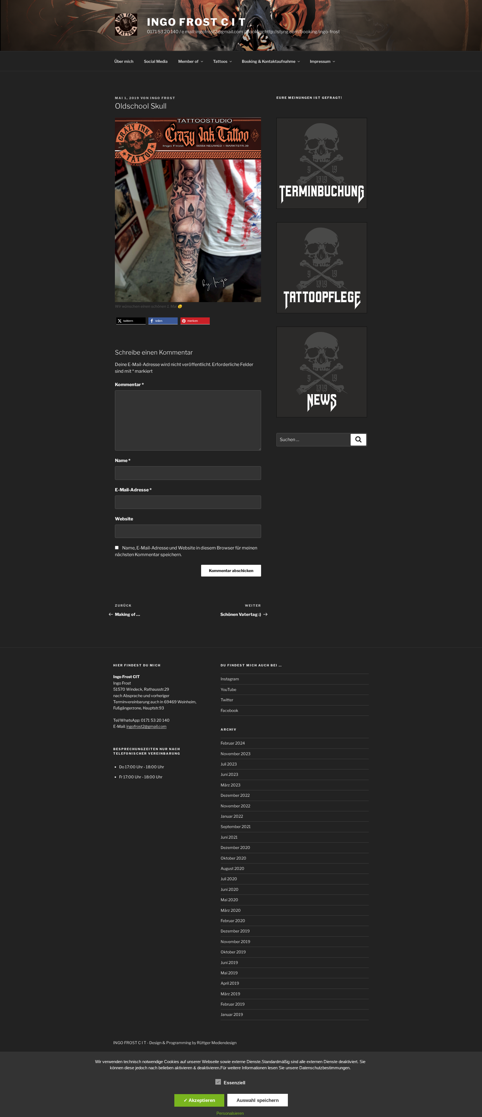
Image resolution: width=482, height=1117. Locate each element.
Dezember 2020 (235, 847)
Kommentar (129, 384)
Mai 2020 (229, 899)
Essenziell (234, 1082)
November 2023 (235, 753)
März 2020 (231, 910)
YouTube (228, 689)
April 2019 (230, 983)
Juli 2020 (229, 878)
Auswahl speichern (258, 1100)
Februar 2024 (233, 743)
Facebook (229, 710)
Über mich (123, 61)
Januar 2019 (232, 1014)
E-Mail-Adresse (133, 489)
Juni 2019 (229, 962)
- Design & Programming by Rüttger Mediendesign (192, 1042)
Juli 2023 (229, 764)
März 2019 (230, 993)
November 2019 (235, 941)
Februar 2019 (233, 1004)
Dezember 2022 (235, 795)
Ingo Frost (162, 98)
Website (124, 519)
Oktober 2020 (233, 858)
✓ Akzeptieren (199, 1100)
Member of (188, 61)
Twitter (227, 699)
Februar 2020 (233, 920)
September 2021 (236, 826)
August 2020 (232, 868)
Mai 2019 (229, 972)
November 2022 (235, 805)
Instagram (230, 678)
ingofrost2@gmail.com (146, 726)
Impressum (320, 61)
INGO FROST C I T (196, 22)
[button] (131, 320)
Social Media (156, 61)
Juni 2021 (229, 837)
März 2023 (230, 785)
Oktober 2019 (233, 951)
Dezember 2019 (235, 931)
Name (123, 460)
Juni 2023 (229, 774)
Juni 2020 (229, 889)
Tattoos (220, 61)
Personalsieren (230, 1113)
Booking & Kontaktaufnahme (268, 61)
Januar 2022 (232, 816)
